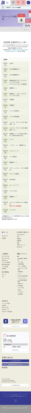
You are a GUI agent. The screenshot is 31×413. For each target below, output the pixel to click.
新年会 (19, 290)
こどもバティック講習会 (22, 268)
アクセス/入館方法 (6, 262)
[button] (13, 2)
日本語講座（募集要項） (22, 259)
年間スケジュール (21, 245)
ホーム (5, 232)
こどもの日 (20, 292)
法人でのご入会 (5, 256)
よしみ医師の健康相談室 (22, 280)
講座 (18, 256)
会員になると (5, 260)
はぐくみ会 (20, 262)
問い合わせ (19, 247)
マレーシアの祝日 (16, 7)
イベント (19, 274)
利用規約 (4, 238)
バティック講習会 (22, 266)
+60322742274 (16, 361)
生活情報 (4, 305)
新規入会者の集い (6, 264)
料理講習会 (20, 271)
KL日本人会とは (20, 234)
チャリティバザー (22, 278)
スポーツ (4, 274)
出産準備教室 (21, 264)
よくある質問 (5, 266)
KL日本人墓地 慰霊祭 (23, 276)
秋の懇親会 (20, 285)
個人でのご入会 (5, 258)
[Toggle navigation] (8, 2)
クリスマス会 (21, 287)
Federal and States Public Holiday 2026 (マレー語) (16, 50)
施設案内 (19, 238)
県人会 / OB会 (5, 307)
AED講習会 (20, 294)
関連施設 (19, 240)
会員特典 (4, 268)
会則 (18, 236)
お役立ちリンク (5, 309)
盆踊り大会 (20, 283)
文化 (3, 276)
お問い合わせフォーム (16, 364)
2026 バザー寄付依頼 (7, 311)
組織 (18, 243)
